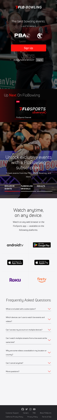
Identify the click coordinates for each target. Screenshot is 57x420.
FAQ (34, 413)
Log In (39, 60)
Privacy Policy (32, 417)
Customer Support (12, 413)
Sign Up (28, 48)
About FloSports (45, 413)
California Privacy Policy (14, 417)
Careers (26, 413)
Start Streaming (32, 112)
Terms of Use (46, 417)
